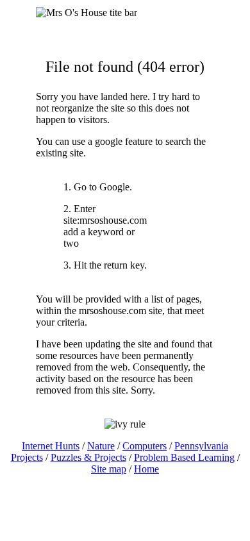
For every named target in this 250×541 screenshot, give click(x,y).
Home (146, 468)
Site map (108, 468)
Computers (144, 445)
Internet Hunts (50, 445)
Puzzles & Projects (88, 457)
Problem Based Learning (184, 457)
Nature (101, 445)
